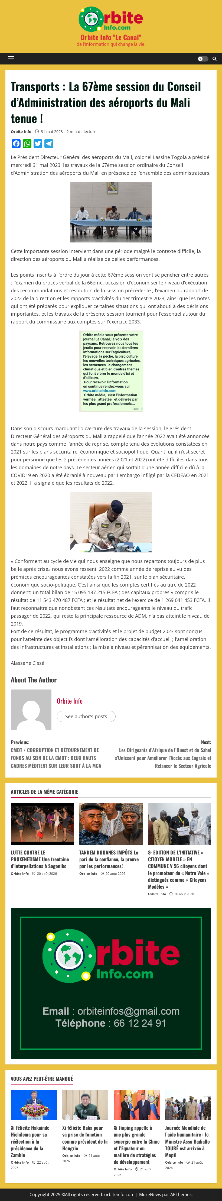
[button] (11, 58)
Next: (163, 754)
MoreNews (150, 1194)
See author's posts (86, 716)
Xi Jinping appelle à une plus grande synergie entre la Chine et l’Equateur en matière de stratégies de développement (136, 1144)
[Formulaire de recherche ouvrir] (215, 59)
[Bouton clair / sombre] (203, 58)
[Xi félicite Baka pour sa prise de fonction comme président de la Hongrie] (85, 1105)
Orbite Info (21, 131)
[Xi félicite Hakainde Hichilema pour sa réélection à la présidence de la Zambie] (34, 1105)
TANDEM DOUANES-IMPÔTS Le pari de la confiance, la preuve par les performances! (109, 859)
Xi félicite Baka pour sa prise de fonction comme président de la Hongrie (84, 1138)
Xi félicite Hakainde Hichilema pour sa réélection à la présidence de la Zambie (30, 1141)
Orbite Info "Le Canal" (111, 37)
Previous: (56, 754)
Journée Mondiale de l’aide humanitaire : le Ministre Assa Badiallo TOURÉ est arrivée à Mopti (187, 1141)
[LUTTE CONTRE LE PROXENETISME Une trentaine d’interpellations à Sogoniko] (42, 824)
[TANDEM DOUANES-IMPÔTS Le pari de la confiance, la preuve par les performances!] (110, 824)
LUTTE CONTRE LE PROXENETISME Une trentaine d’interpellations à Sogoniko (40, 859)
